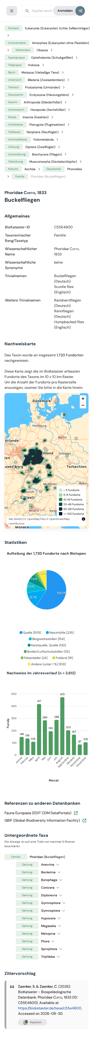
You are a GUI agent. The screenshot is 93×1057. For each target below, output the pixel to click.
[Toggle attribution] (83, 519)
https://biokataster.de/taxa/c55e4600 (49, 1008)
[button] (57, 864)
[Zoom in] (83, 398)
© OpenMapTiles (35, 519)
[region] (46, 460)
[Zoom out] (83, 405)
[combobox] (40, 10)
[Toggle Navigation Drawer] (11, 11)
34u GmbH (15, 519)
